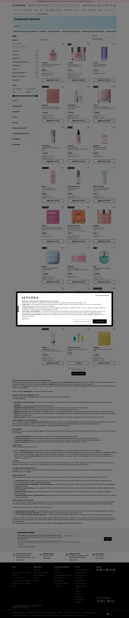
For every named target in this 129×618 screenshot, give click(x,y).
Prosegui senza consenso (102, 295)
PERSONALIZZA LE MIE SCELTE (82, 321)
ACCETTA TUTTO (99, 321)
